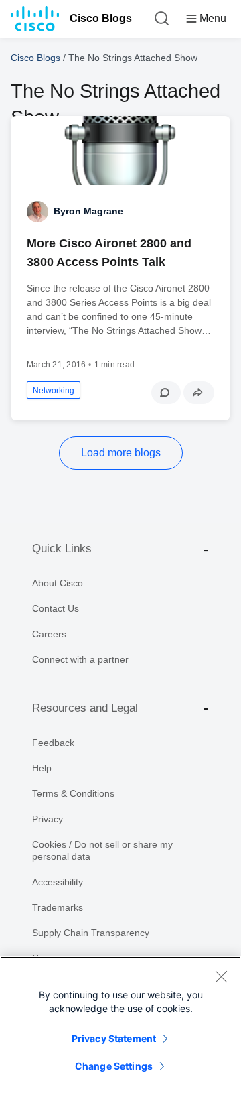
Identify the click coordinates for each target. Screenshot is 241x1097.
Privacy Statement (114, 1038)
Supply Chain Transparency (90, 932)
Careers (49, 634)
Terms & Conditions (73, 793)
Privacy (47, 819)
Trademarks (57, 907)
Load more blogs (121, 452)
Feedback (53, 742)
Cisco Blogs (101, 18)
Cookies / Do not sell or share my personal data (102, 850)
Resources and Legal (85, 708)
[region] (120, 1026)
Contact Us (55, 608)
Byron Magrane (88, 211)
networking (53, 391)
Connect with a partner (80, 659)
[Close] (221, 976)
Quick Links (62, 548)
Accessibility (57, 882)
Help (42, 768)
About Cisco (57, 583)
